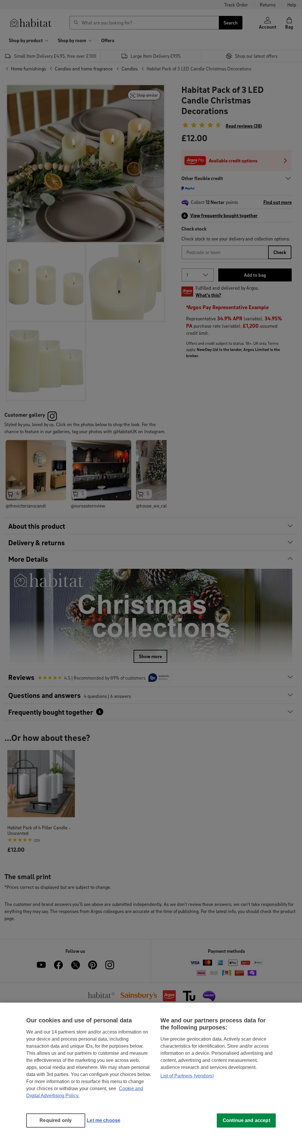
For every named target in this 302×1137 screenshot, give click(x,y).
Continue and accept (246, 1120)
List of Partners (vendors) (187, 1075)
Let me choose (103, 1120)
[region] (151, 1070)
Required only (56, 1120)
